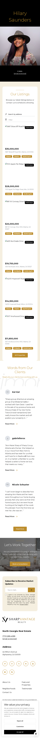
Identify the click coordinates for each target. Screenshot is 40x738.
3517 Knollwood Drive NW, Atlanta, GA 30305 (18, 343)
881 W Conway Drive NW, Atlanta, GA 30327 (18, 228)
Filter (10, 120)
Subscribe (31, 590)
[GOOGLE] (11, 672)
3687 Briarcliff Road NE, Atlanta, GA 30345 (19, 152)
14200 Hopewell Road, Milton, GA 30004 (19, 304)
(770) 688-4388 (8, 636)
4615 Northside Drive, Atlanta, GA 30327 (18, 267)
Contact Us (6, 692)
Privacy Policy (24, 604)
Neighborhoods (8, 689)
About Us (6, 682)
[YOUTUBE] (4, 672)
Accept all (20, 732)
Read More (20, 529)
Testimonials (27, 689)
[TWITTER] (18, 663)
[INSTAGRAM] (11, 663)
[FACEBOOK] (4, 663)
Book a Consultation (20, 564)
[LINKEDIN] (25, 663)
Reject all (20, 721)
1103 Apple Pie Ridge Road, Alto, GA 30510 (19, 189)
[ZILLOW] (32, 663)
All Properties (20, 355)
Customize (20, 726)
